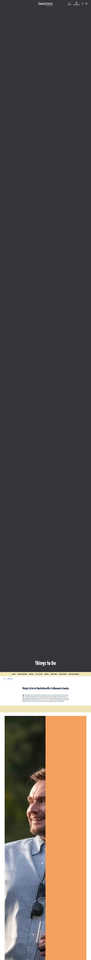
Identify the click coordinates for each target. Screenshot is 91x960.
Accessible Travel (46, 699)
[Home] (45, 4)
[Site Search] (82, 4)
